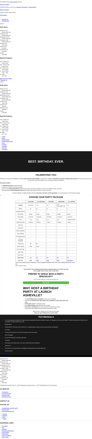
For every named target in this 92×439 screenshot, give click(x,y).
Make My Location (4, 9)
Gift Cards (4, 147)
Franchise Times (6, 395)
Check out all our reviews (7, 353)
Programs (4, 144)
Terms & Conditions (6, 435)
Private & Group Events (7, 141)
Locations (4, 429)
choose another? (32, 7)
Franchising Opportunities (8, 430)
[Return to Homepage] (3, 80)
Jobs (3, 427)
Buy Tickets (9, 78)
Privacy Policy (5, 437)
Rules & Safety (5, 432)
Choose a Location (4, 4)
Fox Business (5, 392)
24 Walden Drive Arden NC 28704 (10, 408)
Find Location (3, 15)
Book (30, 260)
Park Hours (1, 23)
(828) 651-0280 (5, 21)
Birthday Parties (5, 139)
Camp (3, 143)
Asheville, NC (5, 19)
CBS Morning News (6, 396)
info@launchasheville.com (8, 411)
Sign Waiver (5, 149)
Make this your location (21, 7)
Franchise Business (6, 393)
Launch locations (14, 1)
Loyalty (3, 136)
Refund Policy (5, 434)
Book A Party (3, 78)
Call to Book (70, 260)
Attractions (4, 146)
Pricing (3, 138)
